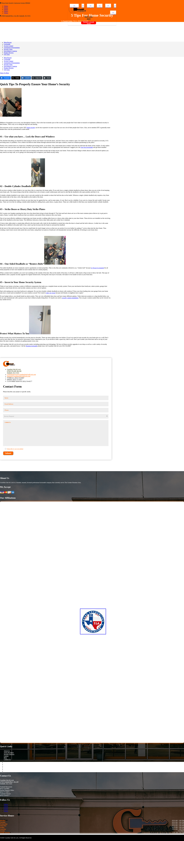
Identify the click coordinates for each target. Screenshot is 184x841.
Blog (5, 758)
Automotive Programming (12, 47)
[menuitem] (74, 6)
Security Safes (8, 49)
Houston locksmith (31, 346)
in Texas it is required (97, 268)
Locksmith (7, 44)
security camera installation (70, 298)
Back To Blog (4, 73)
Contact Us (7, 759)
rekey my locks (50, 293)
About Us (7, 751)
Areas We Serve (9, 752)
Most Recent (8, 42)
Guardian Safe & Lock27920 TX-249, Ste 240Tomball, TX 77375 (14, 371)
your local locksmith (86, 147)
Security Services (9, 754)
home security (31, 127)
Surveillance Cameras (10, 51)
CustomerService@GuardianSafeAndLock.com (21, 374)
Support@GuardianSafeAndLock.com (18, 376)
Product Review (9, 53)
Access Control (8, 46)
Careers (6, 756)
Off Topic (7, 54)
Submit (8, 453)
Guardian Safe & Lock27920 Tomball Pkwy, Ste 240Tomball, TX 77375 (9, 781)
